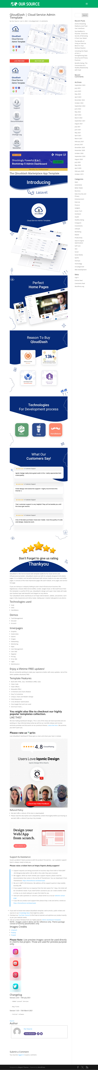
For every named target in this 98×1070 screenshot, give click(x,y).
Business (77, 191)
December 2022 (80, 100)
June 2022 (78, 109)
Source (12, 1021)
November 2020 (80, 150)
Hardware (78, 214)
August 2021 (79, 124)
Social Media (79, 255)
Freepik (13, 935)
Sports (77, 258)
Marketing (78, 232)
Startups (77, 261)
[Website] (38, 1033)
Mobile (77, 235)
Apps (76, 182)
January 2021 (79, 144)
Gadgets (77, 208)
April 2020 (78, 168)
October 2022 (79, 103)
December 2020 (80, 147)
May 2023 (78, 94)
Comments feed (80, 283)
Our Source (15, 21)
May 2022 (78, 112)
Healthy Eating (79, 220)
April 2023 (78, 97)
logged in (21, 1055)
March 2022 (78, 118)
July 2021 (77, 127)
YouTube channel (24, 915)
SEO (76, 249)
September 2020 (80, 156)
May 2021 (78, 133)
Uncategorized (33, 21)
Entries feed (78, 280)
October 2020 (79, 153)
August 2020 (79, 159)
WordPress (41, 1067)
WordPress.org (79, 286)
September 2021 (80, 121)
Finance (77, 205)
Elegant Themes (23, 1067)
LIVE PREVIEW (19, 61)
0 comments (44, 21)
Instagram (78, 223)
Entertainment (79, 199)
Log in (77, 277)
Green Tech (78, 211)
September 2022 (80, 106)
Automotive (78, 185)
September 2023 (80, 85)
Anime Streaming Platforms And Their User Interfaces (81, 26)
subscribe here (53, 725)
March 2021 (78, 138)
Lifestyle (77, 229)
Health (77, 217)
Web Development (81, 270)
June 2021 (78, 130)
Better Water (79, 188)
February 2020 (79, 171)
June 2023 (78, 91)
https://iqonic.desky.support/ (47, 865)
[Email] (41, 1033)
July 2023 (77, 88)
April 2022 (78, 115)
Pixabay (13, 932)
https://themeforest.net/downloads (34, 880)
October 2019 (79, 174)
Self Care (77, 246)
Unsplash (14, 930)
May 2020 (78, 165)
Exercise (77, 202)
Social (76, 252)
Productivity (78, 238)
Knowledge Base (24, 913)
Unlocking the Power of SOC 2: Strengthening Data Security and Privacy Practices (81, 55)
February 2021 (79, 141)
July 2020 (77, 162)
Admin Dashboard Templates (51, 920)
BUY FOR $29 (39, 61)
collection (39, 714)
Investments (79, 226)
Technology (78, 264)
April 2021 (78, 135)
